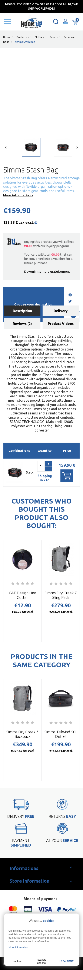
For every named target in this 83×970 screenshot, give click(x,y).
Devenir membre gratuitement (47, 271)
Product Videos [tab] (61, 324)
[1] (13, 583)
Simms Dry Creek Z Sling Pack (61, 595)
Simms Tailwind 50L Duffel (60, 734)
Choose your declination (33, 304)
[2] (18, 583)
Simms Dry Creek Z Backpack (22, 734)
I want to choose (41, 961)
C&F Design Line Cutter (22, 595)
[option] (25, 148)
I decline (16, 961)
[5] (32, 583)
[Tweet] (70, 301)
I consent (66, 961)
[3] (22, 583)
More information (17, 195)
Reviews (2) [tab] (22, 324)
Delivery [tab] (61, 311)
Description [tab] (22, 311)
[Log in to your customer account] (65, 21)
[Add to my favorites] (73, 316)
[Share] (70, 295)
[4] (27, 583)
